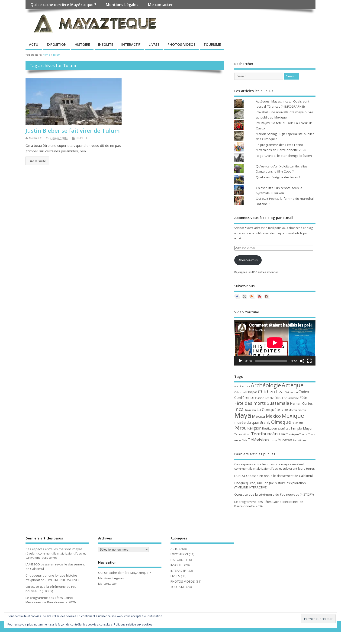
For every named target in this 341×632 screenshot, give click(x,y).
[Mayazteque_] (267, 296)
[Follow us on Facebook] (237, 296)
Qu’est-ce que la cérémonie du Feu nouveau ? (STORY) (274, 494)
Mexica (258, 416)
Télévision (258, 440)
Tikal (282, 434)
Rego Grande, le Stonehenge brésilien (284, 156)
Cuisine (259, 398)
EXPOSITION (56, 44)
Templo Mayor (301, 428)
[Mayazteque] (244, 296)
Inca (239, 409)
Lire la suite (37, 161)
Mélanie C (35, 138)
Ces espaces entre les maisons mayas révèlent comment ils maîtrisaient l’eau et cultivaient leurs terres (274, 466)
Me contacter (160, 4)
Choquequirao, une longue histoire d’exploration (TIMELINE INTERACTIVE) (52, 577)
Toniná (303, 434)
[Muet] (302, 361)
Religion (254, 428)
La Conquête (268, 409)
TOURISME (212, 44)
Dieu (277, 397)
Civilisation (291, 392)
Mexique (293, 415)
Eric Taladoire (290, 398)
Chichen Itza (271, 391)
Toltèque (292, 434)
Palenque (297, 422)
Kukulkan (250, 410)
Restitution (269, 428)
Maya (242, 415)
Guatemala (278, 403)
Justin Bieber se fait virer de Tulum (73, 130)
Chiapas (251, 392)
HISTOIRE (82, 44)
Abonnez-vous (247, 260)
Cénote (269, 398)
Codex (304, 391)
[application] (274, 343)
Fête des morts (250, 403)
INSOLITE (105, 44)
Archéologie (266, 385)
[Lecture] (240, 361)
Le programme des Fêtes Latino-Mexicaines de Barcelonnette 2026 (51, 600)
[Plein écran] (309, 361)
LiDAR (284, 410)
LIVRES (154, 44)
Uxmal (273, 440)
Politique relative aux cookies (133, 624)
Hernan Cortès (301, 403)
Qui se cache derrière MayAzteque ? (63, 4)
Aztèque (292, 385)
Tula (244, 440)
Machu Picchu (297, 410)
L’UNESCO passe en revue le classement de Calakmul (273, 476)
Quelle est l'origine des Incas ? (278, 177)
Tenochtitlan (242, 434)
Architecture (242, 386)
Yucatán (285, 440)
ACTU (33, 44)
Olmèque (281, 422)
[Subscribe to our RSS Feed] (252, 296)
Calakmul (240, 392)
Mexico (273, 416)
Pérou (240, 428)
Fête (303, 397)
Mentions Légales (122, 4)
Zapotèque (299, 440)
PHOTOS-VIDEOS (181, 44)
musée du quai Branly (252, 422)
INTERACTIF (131, 44)
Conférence (244, 397)
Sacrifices (284, 428)
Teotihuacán (264, 434)
